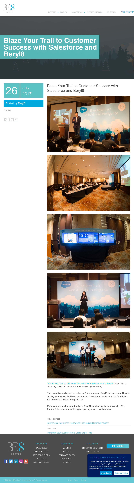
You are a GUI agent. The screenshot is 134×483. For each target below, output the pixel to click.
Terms (76, 480)
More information (106, 468)
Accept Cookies (106, 473)
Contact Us (111, 12)
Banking (67, 452)
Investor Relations (94, 12)
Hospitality (67, 459)
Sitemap (83, 480)
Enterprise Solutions (92, 448)
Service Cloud (41, 452)
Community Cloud (41, 462)
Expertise (52, 12)
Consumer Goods (67, 455)
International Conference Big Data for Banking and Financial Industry (78, 423)
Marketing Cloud (41, 455)
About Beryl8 (77, 12)
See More (67, 462)
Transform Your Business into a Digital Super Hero (69, 433)
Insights (63, 12)
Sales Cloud (41, 448)
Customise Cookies (121, 473)
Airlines (67, 448)
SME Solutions (92, 452)
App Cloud (41, 459)
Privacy (69, 480)
